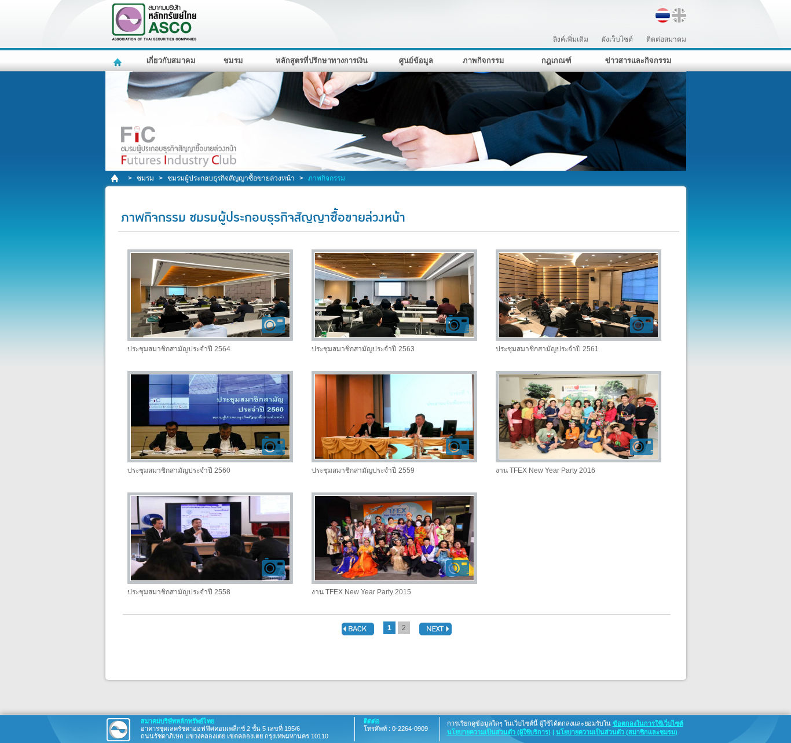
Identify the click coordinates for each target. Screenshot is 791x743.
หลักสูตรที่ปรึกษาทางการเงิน (322, 60)
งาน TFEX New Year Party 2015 (361, 592)
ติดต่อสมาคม (666, 39)
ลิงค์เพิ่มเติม (570, 39)
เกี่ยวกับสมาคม (171, 60)
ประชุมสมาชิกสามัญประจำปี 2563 (363, 349)
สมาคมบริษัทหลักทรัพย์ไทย (184, 22)
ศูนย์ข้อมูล (416, 60)
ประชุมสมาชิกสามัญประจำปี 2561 (547, 349)
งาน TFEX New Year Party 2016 (545, 470)
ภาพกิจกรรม (483, 60)
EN (679, 15)
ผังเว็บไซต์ (617, 39)
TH (662, 15)
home (115, 178)
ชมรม (233, 60)
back (358, 629)
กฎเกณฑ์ (556, 60)
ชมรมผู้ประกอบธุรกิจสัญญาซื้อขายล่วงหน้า (231, 178)
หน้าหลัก (119, 60)
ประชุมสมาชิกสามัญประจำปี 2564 (178, 349)
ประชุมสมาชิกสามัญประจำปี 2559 (363, 470)
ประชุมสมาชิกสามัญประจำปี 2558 (178, 592)
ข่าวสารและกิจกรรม (638, 60)
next (435, 629)
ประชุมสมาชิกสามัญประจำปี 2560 (178, 470)
